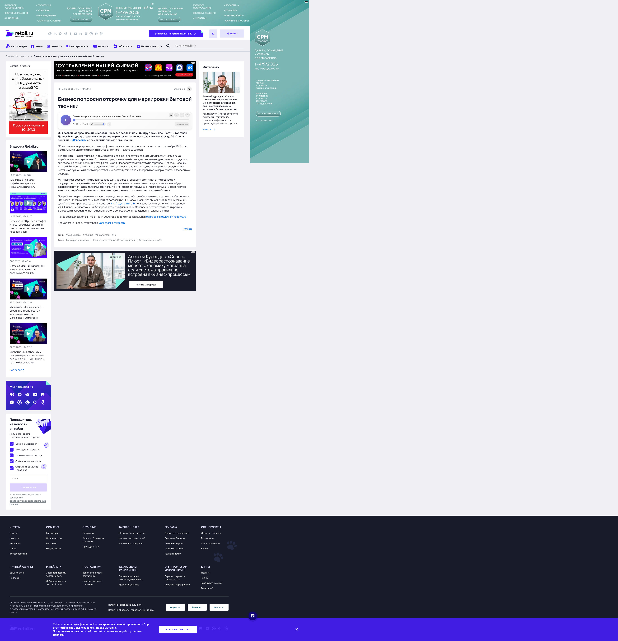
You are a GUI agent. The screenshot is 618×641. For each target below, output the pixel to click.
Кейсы (13, 548)
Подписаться (28, 487)
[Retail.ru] (24, 33)
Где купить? (207, 588)
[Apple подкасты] (101, 33)
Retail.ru (187, 229)
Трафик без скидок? (211, 582)
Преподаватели (91, 546)
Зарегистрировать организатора (175, 578)
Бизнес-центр (129, 527)
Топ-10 (204, 577)
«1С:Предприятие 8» (123, 203)
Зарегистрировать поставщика (93, 574)
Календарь (52, 533)
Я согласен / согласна (178, 629)
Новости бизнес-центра (132, 533)
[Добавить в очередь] (182, 115)
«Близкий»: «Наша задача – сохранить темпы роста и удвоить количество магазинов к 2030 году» (26, 312)
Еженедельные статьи (27, 449)
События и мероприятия (28, 461)
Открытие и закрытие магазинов (26, 468)
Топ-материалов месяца (28, 455)
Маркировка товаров (77, 239)
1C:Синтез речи (182, 124)
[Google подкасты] (96, 33)
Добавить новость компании (92, 582)
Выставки (51, 543)
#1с (114, 234)
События (52, 527)
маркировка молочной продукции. (166, 216)
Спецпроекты (211, 527)
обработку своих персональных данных (28, 502)
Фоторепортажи (18, 553)
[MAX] (60, 33)
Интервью (15, 543)
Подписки (15, 577)
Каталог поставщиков (131, 543)
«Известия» (79, 140)
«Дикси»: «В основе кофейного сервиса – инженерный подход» (23, 183)
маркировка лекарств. (111, 223)
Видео (204, 548)
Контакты (218, 607)
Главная (10, 56)
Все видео (16, 370)
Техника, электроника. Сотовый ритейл (114, 239)
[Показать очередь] (187, 115)
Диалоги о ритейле (211, 533)
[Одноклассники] (70, 33)
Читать (207, 129)
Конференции (53, 548)
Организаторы (54, 538)
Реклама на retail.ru (19, 65)
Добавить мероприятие (177, 584)
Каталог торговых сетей (132, 538)
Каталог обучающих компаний (93, 540)
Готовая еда (207, 538)
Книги (205, 567)
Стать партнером (210, 543)
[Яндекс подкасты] (91, 33)
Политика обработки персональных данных (131, 609)
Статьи (13, 533)
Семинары (88, 533)
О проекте (175, 607)
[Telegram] (65, 33)
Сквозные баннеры (175, 538)
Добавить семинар (129, 584)
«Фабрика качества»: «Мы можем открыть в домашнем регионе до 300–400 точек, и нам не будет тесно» (27, 357)
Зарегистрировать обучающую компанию (131, 578)
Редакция (196, 607)
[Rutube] (80, 33)
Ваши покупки (17, 572)
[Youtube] (75, 33)
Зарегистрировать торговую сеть (56, 574)
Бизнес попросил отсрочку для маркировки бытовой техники (107, 116)
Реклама (171, 527)
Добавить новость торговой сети (56, 582)
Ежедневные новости (26, 443)
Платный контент (174, 548)
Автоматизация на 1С (150, 239)
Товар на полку (173, 553)
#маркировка (73, 234)
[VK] (55, 33)
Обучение (89, 527)
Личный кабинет (21, 567)
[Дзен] (86, 33)
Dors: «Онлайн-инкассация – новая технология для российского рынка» (27, 269)
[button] (77, 46)
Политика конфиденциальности (125, 604)
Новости (24, 56)
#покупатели (102, 234)
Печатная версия (174, 543)
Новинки (205, 572)
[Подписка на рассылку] (50, 33)
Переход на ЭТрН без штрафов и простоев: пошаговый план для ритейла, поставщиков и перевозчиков (28, 226)
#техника (88, 234)
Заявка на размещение (177, 533)
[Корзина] (213, 33)
